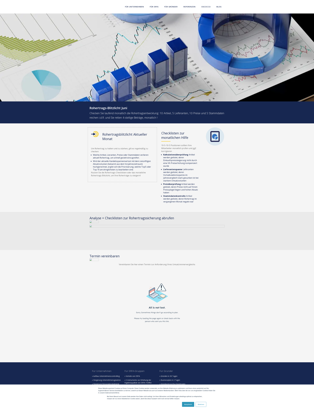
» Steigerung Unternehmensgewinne (106, 380)
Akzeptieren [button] (188, 404)
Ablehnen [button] (201, 404)
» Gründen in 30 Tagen (168, 376)
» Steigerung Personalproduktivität (105, 384)
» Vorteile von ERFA (132, 376)
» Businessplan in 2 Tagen (169, 380)
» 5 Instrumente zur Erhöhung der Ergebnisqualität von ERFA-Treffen (138, 381)
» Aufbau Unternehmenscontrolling (106, 376)
